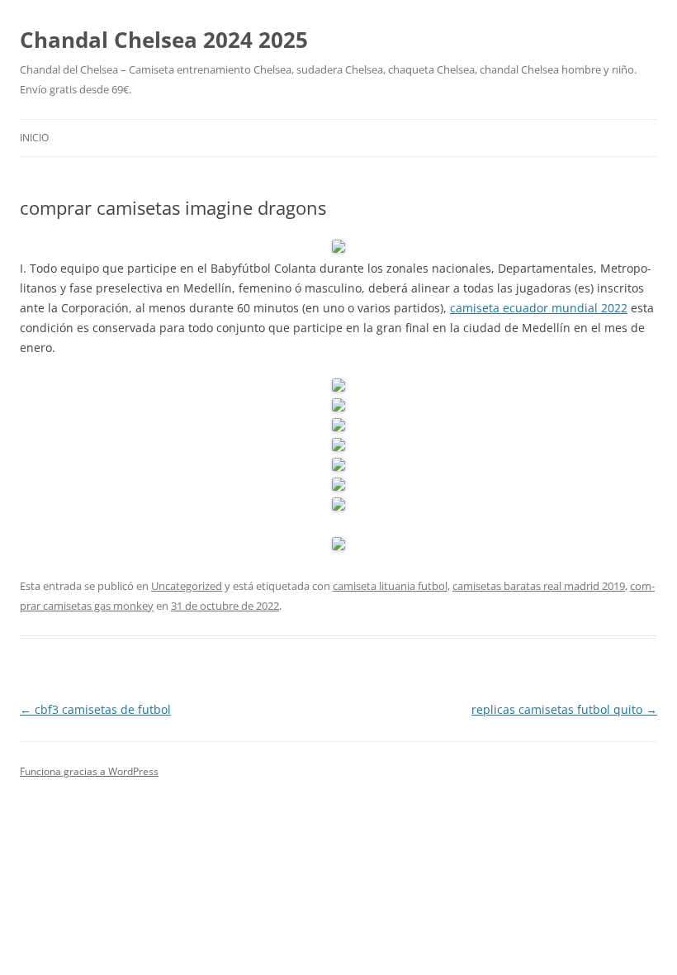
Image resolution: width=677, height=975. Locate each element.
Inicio (34, 138)
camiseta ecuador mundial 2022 (538, 308)
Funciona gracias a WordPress (89, 771)
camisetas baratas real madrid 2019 (538, 585)
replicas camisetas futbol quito (564, 709)
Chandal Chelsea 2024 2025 (164, 40)
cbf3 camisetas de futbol (95, 709)
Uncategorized (186, 585)
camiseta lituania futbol (390, 585)
